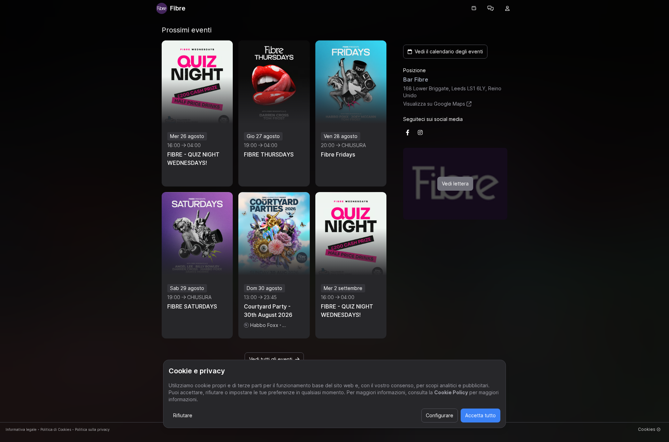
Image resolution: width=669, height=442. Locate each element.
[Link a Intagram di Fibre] (420, 132)
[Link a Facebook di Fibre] (407, 132)
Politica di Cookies (55, 429)
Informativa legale (21, 429)
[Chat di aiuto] (490, 8)
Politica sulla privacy (92, 429)
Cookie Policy (451, 392)
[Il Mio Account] (507, 8)
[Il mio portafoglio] (473, 8)
